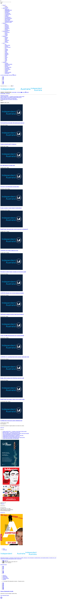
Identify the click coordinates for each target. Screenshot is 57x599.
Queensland (7, 68)
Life (3, 43)
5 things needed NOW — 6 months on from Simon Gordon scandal (12, 96)
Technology (7, 40)
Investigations (7, 30)
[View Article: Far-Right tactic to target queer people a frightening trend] (11, 418)
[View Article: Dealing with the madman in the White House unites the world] (11, 375)
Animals (6, 49)
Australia (4, 62)
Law (6, 48)
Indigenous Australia (8, 64)
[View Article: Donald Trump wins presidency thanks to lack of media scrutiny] (11, 397)
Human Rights (7, 45)
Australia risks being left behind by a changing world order (13, 435)
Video (6, 59)
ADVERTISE (7, 13)
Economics (7, 27)
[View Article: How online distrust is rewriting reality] (11, 163)
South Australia (7, 69)
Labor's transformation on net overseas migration (11, 434)
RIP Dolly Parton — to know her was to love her (11, 432)
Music (6, 51)
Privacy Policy (7, 20)
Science (6, 34)
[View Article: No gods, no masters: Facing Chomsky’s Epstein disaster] (11, 205)
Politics (4, 23)
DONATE (7, 12)
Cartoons (6, 46)
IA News (6, 7)
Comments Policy (8, 14)
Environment (5, 31)
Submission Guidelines (9, 21)
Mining (6, 41)
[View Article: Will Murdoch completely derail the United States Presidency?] (11, 312)
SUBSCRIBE (7, 11)
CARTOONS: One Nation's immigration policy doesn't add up (14, 437)
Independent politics (8, 18)
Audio (6, 60)
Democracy (7, 26)
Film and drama (7, 47)
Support (6, 591)
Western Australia (8, 72)
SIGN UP (2, 427)
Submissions (5, 576)
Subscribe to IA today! (4, 95)
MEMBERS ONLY (8, 10)
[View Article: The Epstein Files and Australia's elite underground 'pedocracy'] (11, 120)
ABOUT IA (5, 8)
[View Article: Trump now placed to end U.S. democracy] (11, 141)
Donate (5, 564)
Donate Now (2, 512)
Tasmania (6, 70)
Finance (6, 38)
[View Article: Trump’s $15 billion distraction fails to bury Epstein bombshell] (11, 333)
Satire (6, 58)
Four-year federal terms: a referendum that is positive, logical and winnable (16, 433)
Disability (6, 53)
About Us (4, 575)
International (7, 28)
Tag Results (5, 549)
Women (6, 57)
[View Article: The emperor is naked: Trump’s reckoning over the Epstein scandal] (11, 269)
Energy (6, 33)
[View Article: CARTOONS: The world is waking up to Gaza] (11, 248)
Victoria (6, 71)
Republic (6, 66)
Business (4, 36)
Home (4, 5)
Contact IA (7, 15)
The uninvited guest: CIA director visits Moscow (9, 99)
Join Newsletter (7, 19)
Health (6, 55)
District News (7, 65)
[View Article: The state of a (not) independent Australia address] (11, 184)
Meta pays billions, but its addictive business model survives (10, 97)
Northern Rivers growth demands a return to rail (11, 436)
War (5, 61)
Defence (6, 29)
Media (6, 39)
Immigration (7, 73)
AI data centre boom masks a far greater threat (8, 98)
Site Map (4, 579)
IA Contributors (7, 17)
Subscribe (2, 564)
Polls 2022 (7, 25)
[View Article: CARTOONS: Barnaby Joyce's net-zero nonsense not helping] (11, 290)
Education (6, 54)
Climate (6, 35)
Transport (6, 42)
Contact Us (6, 560)
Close (1, 595)
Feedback (6, 16)
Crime (6, 52)
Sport (6, 56)
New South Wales (8, 67)
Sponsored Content (8, 22)
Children (6, 50)
